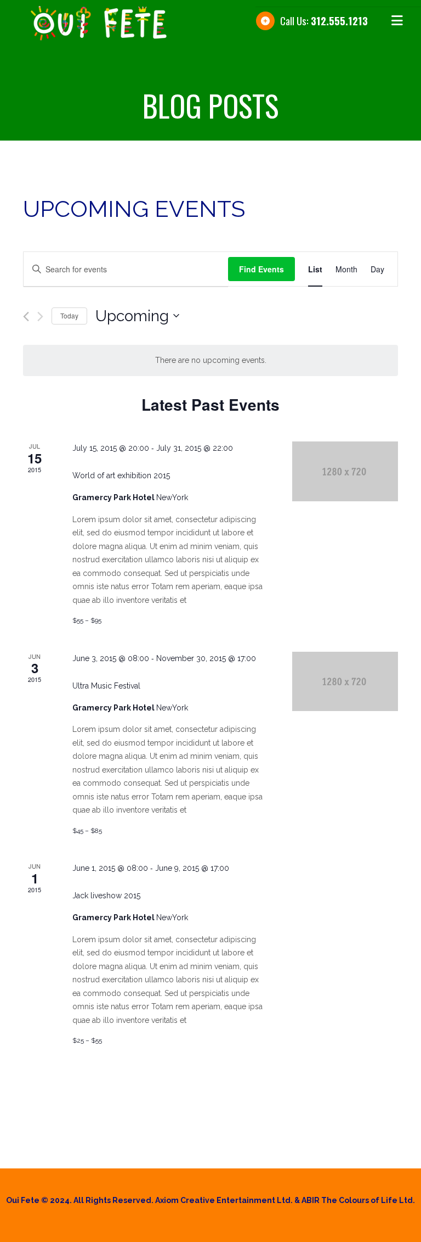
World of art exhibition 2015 (121, 475)
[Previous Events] (26, 316)
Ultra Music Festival (106, 685)
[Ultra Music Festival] (345, 681)
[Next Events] (40, 316)
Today (69, 315)
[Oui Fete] (127, 23)
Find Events (261, 269)
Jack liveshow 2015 (106, 895)
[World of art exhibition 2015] (345, 471)
